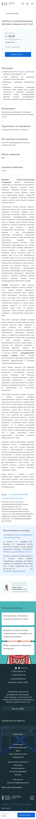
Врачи (18, 751)
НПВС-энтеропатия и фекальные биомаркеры (17, 647)
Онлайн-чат (24, 668)
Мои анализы (18, 779)
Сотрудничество (18, 757)
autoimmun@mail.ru (18, 679)
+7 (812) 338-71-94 (18, 675)
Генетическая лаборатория (18, 747)
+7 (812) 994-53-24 (18, 671)
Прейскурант (18, 765)
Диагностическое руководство (18, 762)
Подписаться (18, 734)
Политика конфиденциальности (18, 782)
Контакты (18, 775)
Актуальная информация (18, 771)
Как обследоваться (18, 768)
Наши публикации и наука (18, 754)
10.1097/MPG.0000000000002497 (14, 571)
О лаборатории (18, 744)
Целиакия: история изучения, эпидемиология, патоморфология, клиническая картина (17, 633)
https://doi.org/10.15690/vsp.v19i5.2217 (19, 552)
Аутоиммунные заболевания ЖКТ (18, 494)
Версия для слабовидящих (12, 787)
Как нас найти (18, 709)
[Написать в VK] (16, 668)
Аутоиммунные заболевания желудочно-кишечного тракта (16, 617)
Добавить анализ (16, 54)
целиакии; (21, 71)
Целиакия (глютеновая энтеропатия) (13, 498)
